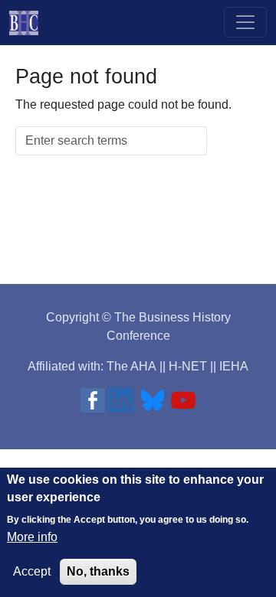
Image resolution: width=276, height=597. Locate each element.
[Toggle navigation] (245, 22)
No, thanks (98, 571)
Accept (32, 571)
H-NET (188, 366)
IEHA (233, 366)
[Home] (30, 22)
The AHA (131, 366)
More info (32, 536)
